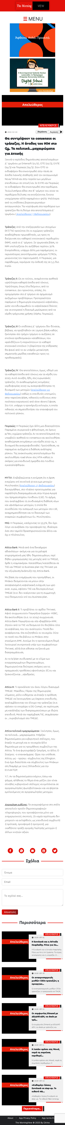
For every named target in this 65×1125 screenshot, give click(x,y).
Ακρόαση (54, 132)
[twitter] (54, 850)
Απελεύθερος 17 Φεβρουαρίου (37, 485)
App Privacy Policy (27, 1118)
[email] (32, 850)
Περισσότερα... (32, 1108)
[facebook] (10, 850)
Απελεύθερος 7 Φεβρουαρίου (33, 214)
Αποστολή (10, 912)
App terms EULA (50, 1118)
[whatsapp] (21, 850)
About (10, 1118)
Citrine (47, 1122)
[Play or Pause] (61, 132)
